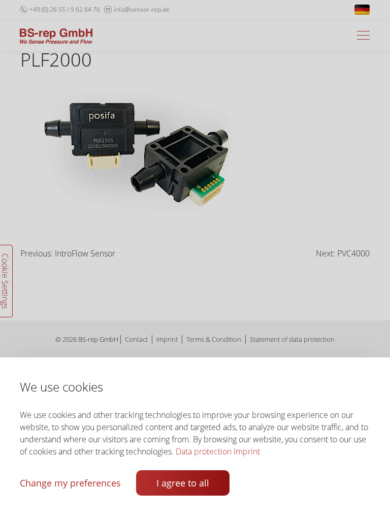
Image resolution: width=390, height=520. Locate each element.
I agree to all (182, 483)
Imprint (247, 451)
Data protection (204, 451)
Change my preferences (70, 483)
